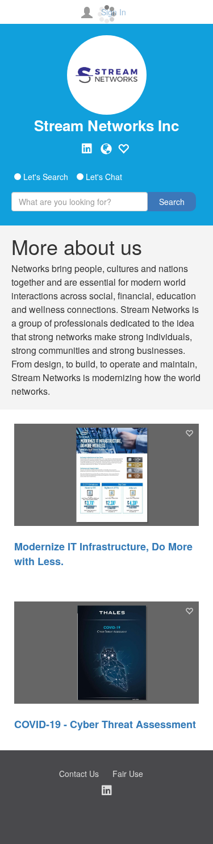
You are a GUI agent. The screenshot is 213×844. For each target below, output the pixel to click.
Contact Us (79, 773)
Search (172, 201)
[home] (106, 75)
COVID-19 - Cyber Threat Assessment (105, 724)
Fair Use (127, 773)
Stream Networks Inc (106, 125)
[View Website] (106, 148)
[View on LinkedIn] (87, 148)
